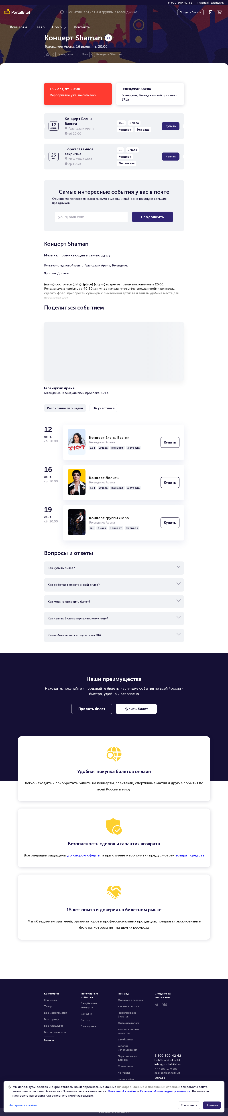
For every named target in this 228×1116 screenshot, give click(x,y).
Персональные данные (128, 1058)
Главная (202, 2)
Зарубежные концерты (89, 1005)
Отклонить (189, 1105)
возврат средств (189, 855)
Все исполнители (55, 1032)
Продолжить (152, 217)
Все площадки (53, 1025)
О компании (126, 1066)
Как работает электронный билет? (74, 585)
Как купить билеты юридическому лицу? (78, 618)
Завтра (85, 1020)
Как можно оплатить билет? (69, 602)
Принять (212, 1105)
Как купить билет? (61, 568)
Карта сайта (126, 1079)
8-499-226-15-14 (168, 1060)
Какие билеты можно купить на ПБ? (74, 635)
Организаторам (128, 1023)
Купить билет (136, 709)
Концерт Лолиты (104, 478)
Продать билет (91, 709)
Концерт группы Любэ (109, 518)
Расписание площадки (65, 408)
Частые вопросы (128, 1006)
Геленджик (217, 2)
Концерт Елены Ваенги (109, 437)
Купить (170, 126)
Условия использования (127, 1047)
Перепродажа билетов (127, 1014)
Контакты (82, 27)
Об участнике (103, 408)
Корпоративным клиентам (129, 1031)
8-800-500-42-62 (180, 2)
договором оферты (83, 855)
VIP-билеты (125, 1039)
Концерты (18, 27)
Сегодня (86, 1013)
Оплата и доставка (130, 1000)
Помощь (59, 27)
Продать (190, 12)
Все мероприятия (55, 1012)
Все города (51, 1019)
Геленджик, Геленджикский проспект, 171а (150, 94)
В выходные (88, 1026)
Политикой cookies (122, 1091)
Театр (40, 27)
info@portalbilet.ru (168, 1064)
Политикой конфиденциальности (165, 1091)
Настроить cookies (22, 1105)
